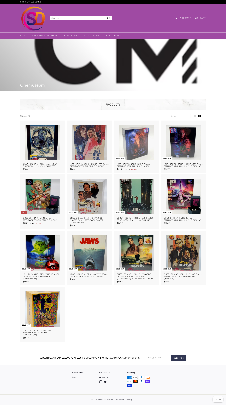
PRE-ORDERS (113, 35)
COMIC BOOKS (92, 35)
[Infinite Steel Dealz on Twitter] (105, 381)
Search (74, 377)
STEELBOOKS (71, 35)
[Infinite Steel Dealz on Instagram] (100, 381)
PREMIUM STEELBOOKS (45, 35)
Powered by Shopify (124, 400)
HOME (23, 35)
